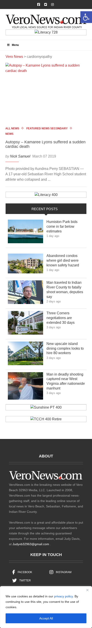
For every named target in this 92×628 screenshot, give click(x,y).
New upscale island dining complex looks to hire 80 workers (65, 348)
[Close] (87, 590)
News (9, 133)
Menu (15, 45)
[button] (86, 17)
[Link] (25, 232)
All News (12, 128)
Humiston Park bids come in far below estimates (61, 226)
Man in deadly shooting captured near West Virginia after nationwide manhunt (65, 381)
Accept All (46, 618)
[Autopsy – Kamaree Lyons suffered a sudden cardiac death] (45, 94)
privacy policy (63, 596)
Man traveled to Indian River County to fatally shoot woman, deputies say (64, 289)
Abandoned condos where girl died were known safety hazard (66, 260)
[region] (46, 607)
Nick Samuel (20, 156)
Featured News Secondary (47, 128)
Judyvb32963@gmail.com (31, 544)
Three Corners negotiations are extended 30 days (63, 317)
